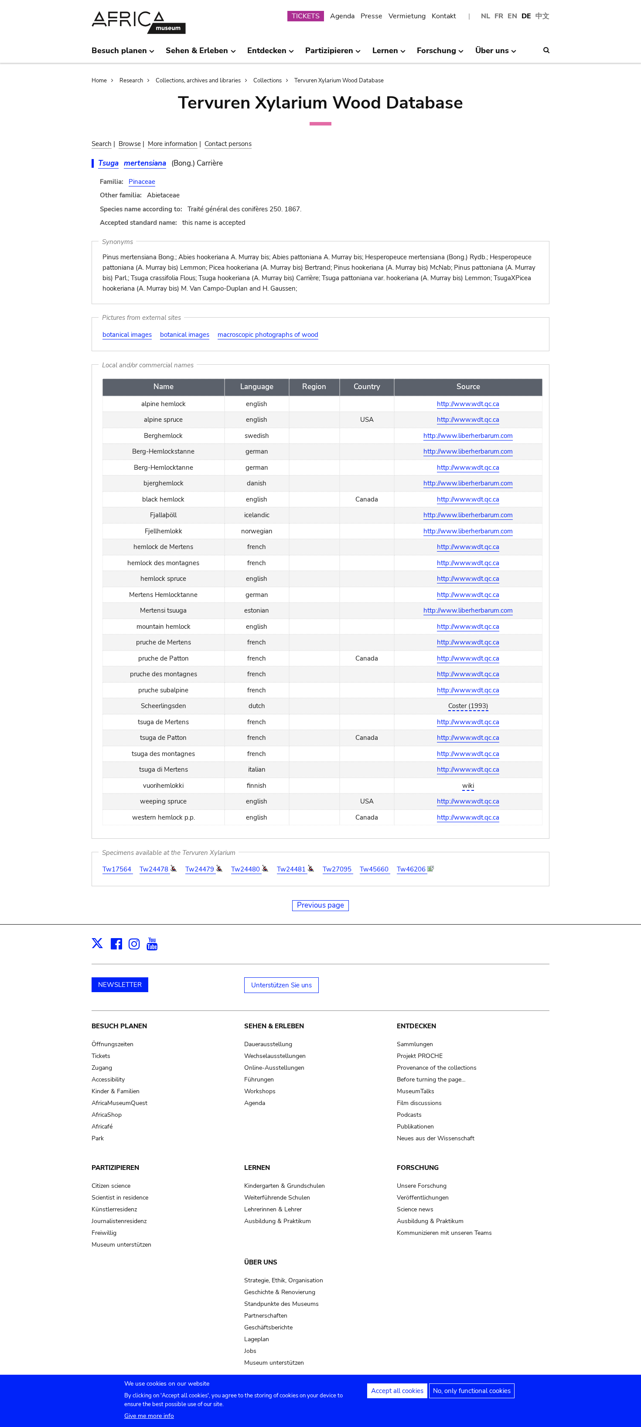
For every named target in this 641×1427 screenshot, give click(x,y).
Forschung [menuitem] (436, 54)
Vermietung (407, 16)
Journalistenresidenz (119, 1221)
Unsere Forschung (422, 1186)
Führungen (259, 1079)
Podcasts (409, 1115)
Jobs (250, 1351)
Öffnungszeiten (112, 1044)
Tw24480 (246, 869)
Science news (415, 1209)
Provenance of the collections (437, 1068)
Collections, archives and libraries (198, 81)
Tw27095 (338, 869)
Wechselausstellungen (275, 1056)
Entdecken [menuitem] (266, 54)
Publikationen (415, 1126)
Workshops (260, 1091)
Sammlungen (415, 1044)
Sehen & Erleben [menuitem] (197, 54)
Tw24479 (200, 869)
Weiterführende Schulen (277, 1197)
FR (498, 16)
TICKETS (306, 16)
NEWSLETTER (120, 984)
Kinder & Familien (116, 1091)
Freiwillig (104, 1233)
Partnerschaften (265, 1316)
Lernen (257, 1167)
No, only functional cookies (472, 1390)
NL (485, 16)
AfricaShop (107, 1115)
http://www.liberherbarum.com (468, 435)
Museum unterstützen (121, 1245)
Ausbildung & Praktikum (277, 1221)
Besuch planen (119, 1026)
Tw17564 (117, 869)
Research (131, 81)
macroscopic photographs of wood (268, 334)
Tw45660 (375, 869)
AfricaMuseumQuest (119, 1103)
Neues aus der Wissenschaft (435, 1138)
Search (102, 143)
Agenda (342, 16)
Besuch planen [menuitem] (119, 54)
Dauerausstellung (268, 1044)
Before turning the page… (431, 1079)
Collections (267, 81)
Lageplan (256, 1339)
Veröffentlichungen (423, 1197)
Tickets (101, 1056)
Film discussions (419, 1103)
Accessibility (108, 1079)
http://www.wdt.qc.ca (468, 404)
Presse (371, 16)
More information (173, 143)
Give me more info (149, 1416)
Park (98, 1138)
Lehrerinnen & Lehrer (273, 1209)
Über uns (260, 1262)
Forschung (418, 1167)
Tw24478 (155, 869)
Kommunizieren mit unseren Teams (444, 1233)
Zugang (102, 1068)
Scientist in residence (120, 1197)
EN (512, 16)
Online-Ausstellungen (274, 1068)
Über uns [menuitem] (492, 54)
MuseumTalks (415, 1091)
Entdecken (416, 1026)
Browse (130, 143)
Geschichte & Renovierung (279, 1292)
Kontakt (444, 16)
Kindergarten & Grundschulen (284, 1186)
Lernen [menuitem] (385, 54)
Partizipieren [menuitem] (329, 54)
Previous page (320, 905)
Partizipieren (115, 1167)
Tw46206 (412, 869)
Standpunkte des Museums (281, 1304)
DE (526, 16)
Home (99, 81)
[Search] (546, 50)
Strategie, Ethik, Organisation (283, 1280)
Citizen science (111, 1186)
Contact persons (228, 143)
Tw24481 (292, 869)
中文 (542, 16)
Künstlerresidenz (114, 1209)
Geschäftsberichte (268, 1327)
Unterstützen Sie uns (281, 985)
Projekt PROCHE (420, 1056)
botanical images (127, 334)
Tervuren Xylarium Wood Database (339, 81)
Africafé (102, 1126)
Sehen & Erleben (274, 1026)
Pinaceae (142, 181)
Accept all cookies (397, 1390)
